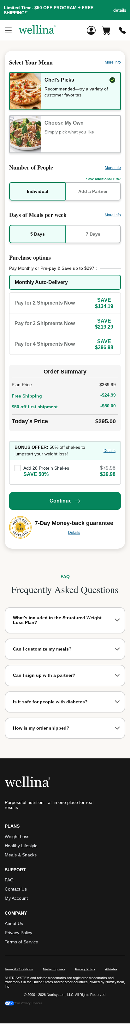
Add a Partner (93, 191)
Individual (37, 191)
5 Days (37, 234)
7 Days (93, 234)
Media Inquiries (54, 969)
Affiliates (111, 969)
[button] (65, 10)
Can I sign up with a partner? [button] (44, 675)
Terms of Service (21, 941)
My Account (16, 898)
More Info (113, 62)
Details (109, 450)
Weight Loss (17, 836)
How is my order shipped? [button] (41, 728)
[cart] (107, 30)
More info (113, 167)
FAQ (9, 879)
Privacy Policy (18, 932)
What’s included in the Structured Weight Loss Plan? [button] (57, 620)
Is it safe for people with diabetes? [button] (50, 701)
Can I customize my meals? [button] (42, 648)
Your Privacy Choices (28, 1002)
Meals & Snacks (21, 854)
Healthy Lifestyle (21, 845)
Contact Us (16, 889)
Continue (61, 500)
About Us (14, 923)
